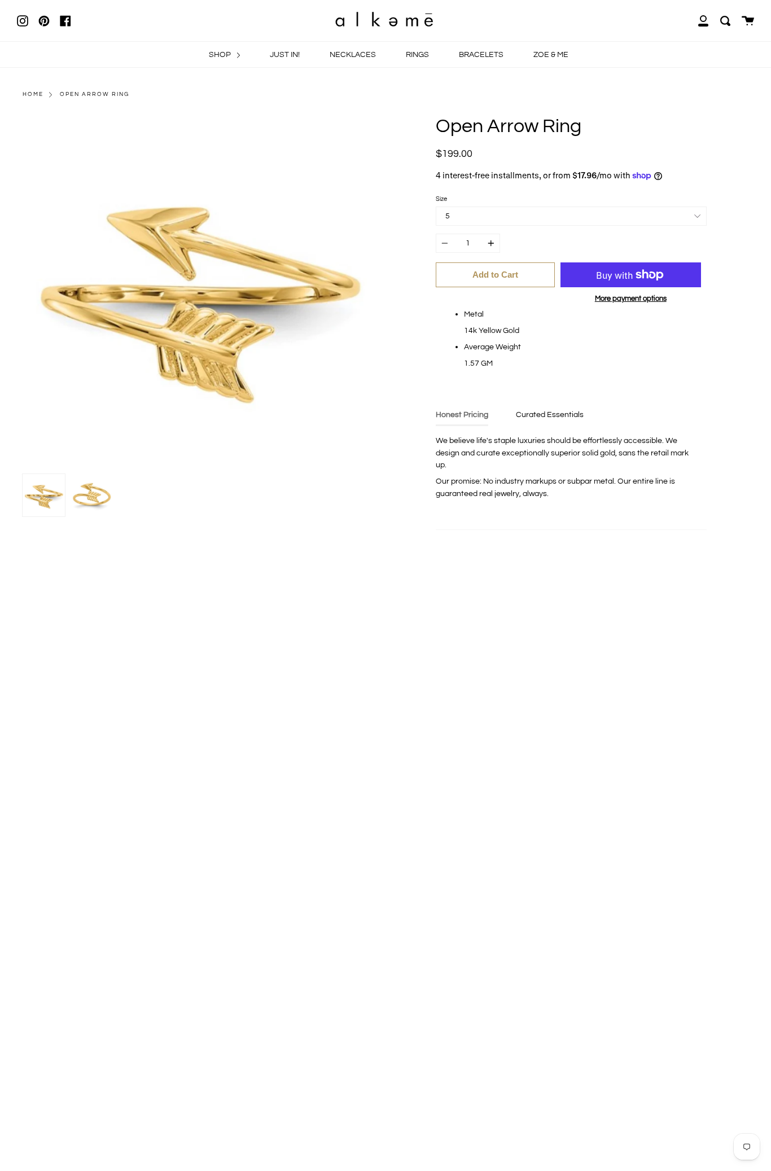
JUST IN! (285, 54)
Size (441, 199)
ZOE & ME (550, 54)
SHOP (221, 54)
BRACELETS (481, 54)
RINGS (417, 54)
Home (33, 94)
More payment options (631, 298)
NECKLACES (353, 54)
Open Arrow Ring (94, 94)
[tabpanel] (200, 292)
